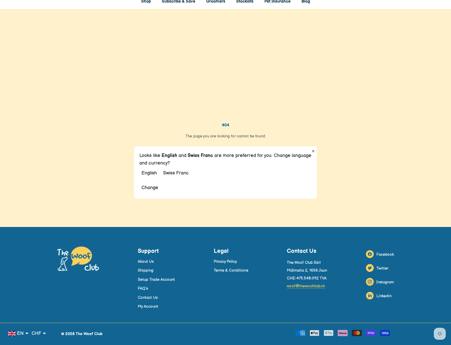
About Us (146, 261)
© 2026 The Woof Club (82, 333)
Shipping (145, 270)
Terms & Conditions (231, 270)
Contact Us (148, 297)
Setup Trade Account (156, 279)
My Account (148, 306)
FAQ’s (143, 288)
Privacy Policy (225, 261)
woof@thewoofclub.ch (306, 286)
